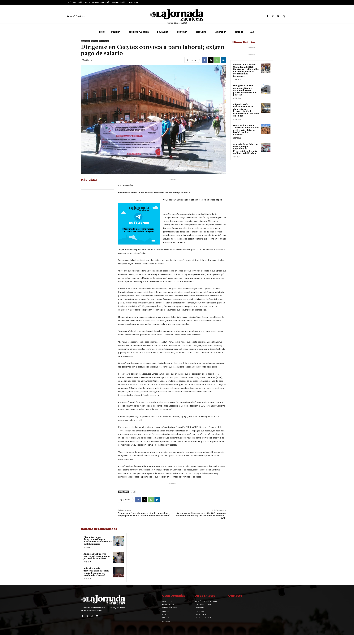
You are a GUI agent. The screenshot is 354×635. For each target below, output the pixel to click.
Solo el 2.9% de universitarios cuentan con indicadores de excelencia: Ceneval (96, 572)
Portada (94, 41)
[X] (273, 16)
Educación (85, 41)
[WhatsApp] (217, 60)
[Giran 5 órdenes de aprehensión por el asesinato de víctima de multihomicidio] (118, 541)
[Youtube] (278, 16)
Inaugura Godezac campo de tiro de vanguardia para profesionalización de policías (245, 90)
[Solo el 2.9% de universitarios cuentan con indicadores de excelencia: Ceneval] (118, 572)
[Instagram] (87, 616)
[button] (283, 16)
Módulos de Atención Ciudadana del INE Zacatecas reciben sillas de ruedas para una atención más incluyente (246, 70)
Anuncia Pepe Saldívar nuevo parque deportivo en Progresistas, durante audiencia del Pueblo (245, 149)
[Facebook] (267, 16)
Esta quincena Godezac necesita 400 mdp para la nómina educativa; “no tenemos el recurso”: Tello (200, 516)
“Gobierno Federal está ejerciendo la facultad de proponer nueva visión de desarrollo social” (144, 514)
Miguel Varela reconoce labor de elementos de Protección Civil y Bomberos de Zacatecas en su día (246, 110)
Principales (103, 41)
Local (133, 492)
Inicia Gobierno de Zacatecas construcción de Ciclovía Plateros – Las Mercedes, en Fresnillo (246, 130)
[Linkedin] (223, 60)
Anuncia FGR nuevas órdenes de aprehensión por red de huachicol (97, 556)
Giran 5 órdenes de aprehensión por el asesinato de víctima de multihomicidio (98, 540)
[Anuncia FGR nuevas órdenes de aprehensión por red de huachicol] (118, 557)
